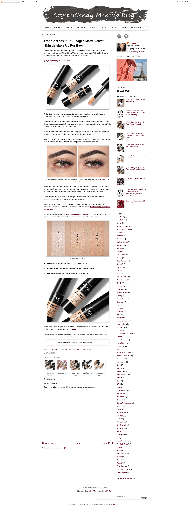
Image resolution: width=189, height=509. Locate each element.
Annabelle (120, 220)
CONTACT (58, 28)
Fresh (119, 296)
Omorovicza (121, 387)
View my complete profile (136, 52)
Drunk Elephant (122, 280)
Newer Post (48, 443)
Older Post (107, 443)
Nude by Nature (122, 374)
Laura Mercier (122, 340)
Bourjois (119, 245)
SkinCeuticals (121, 425)
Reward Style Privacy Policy (127, 478)
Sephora (120, 415)
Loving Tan (120, 346)
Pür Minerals (121, 397)
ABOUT (48, 28)
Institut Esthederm (123, 321)
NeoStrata (120, 371)
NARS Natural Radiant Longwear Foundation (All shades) (135, 135)
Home (78, 443)
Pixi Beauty (121, 393)
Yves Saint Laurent (123, 469)
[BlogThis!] (47, 353)
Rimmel (119, 406)
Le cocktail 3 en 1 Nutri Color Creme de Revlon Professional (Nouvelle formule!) (136, 192)
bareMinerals (121, 472)
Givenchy (120, 302)
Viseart (119, 463)
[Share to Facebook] (51, 353)
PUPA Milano (121, 390)
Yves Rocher (121, 466)
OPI (118, 384)
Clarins (119, 264)
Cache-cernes (71, 350)
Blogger (115, 504)
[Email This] (45, 353)
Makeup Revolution (123, 356)
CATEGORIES (81, 28)
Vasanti (119, 457)
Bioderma (120, 232)
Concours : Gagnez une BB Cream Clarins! (135, 202)
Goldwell (120, 308)
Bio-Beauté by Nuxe (124, 229)
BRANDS (69, 28)
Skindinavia (121, 428)
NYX (118, 365)
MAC (118, 349)
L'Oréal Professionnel (124, 333)
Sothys (119, 431)
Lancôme (120, 337)
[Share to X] (49, 353)
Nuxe (118, 381)
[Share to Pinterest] (53, 353)
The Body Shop (122, 444)
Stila (118, 438)
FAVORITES (114, 28)
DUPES (125, 28)
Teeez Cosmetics (123, 441)
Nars (118, 368)
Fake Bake (120, 289)
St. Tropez (120, 434)
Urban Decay (121, 453)
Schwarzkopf (121, 412)
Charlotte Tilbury (122, 261)
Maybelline (120, 359)
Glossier (120, 305)
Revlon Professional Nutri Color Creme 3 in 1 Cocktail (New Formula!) (135, 113)
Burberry (120, 248)
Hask (118, 314)
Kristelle (133, 43)
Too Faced (120, 450)
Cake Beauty (121, 255)
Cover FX (120, 270)
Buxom (119, 251)
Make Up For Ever (84, 350)
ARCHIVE (93, 28)
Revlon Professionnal (124, 403)
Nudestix (120, 378)
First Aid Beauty (122, 292)
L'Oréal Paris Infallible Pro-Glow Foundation (135, 145)
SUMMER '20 (136, 28)
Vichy (119, 460)
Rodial (119, 409)
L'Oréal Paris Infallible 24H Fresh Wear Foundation (135, 123)
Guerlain (120, 311)
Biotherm (120, 236)
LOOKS (103, 28)
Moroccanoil (121, 362)
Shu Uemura (121, 422)
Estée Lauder (121, 286)
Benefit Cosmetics (123, 226)
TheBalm (120, 447)
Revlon (119, 400)
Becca (119, 223)
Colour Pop (121, 267)
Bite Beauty (121, 239)
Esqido (119, 283)
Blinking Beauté (122, 242)
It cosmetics (121, 324)
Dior (118, 273)
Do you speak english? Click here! (57, 61)
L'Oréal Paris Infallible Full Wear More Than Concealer (135, 168)
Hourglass (120, 318)
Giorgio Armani (122, 299)
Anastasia (120, 217)
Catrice (119, 258)
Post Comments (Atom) (60, 448)
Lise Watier (120, 343)
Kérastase (120, 327)
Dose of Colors (122, 277)
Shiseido (120, 419)
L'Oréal (119, 330)
